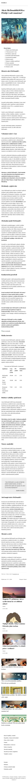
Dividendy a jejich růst (11, 53)
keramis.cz (4, 2)
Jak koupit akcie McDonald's (12, 64)
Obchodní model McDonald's (12, 55)
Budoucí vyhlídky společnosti (13, 61)
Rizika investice (9, 59)
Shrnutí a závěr (9, 66)
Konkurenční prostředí (11, 57)
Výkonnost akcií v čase (11, 52)
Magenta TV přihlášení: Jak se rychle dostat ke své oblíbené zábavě (13, 601)
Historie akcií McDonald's (12, 50)
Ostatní (25, 579)
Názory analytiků (10, 63)
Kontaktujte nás (15, 574)
